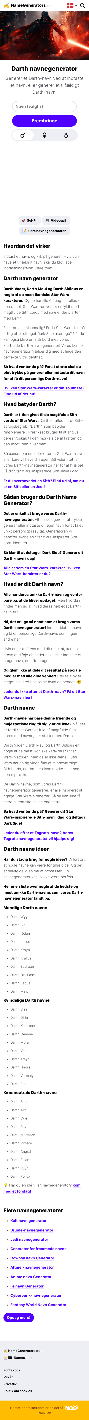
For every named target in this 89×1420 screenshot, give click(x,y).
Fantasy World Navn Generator (38, 1305)
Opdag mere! (18, 1317)
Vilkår (8, 1377)
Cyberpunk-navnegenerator (36, 1295)
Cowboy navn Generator (32, 1258)
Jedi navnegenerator (29, 1239)
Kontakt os (11, 1370)
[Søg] (82, 5)
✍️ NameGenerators (23, 1351)
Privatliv (10, 1384)
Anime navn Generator (30, 1277)
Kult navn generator (28, 1221)
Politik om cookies (17, 1391)
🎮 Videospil (55, 220)
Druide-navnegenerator (31, 1230)
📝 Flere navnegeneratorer (44, 231)
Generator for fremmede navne (38, 1249)
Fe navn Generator (27, 1286)
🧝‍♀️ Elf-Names (17, 1358)
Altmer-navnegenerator (32, 1267)
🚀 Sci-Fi (29, 220)
